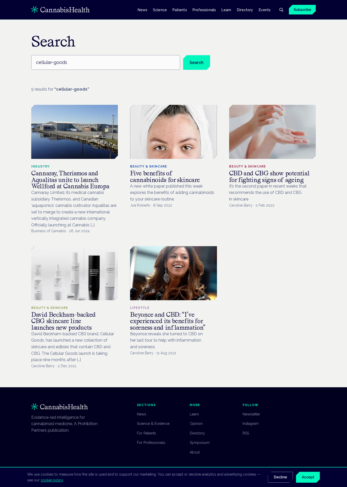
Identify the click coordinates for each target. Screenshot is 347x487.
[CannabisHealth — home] (60, 9)
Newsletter (251, 414)
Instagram (251, 424)
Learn (226, 10)
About (195, 452)
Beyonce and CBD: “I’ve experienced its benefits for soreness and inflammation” (167, 321)
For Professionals (151, 443)
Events (265, 10)
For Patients (146, 433)
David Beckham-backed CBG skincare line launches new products (63, 321)
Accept (308, 477)
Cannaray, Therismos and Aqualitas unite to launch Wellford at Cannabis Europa (70, 180)
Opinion (196, 424)
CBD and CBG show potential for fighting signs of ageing (269, 176)
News (142, 10)
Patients (179, 10)
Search (196, 62)
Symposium (200, 443)
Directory (245, 10)
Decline (280, 477)
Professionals (204, 10)
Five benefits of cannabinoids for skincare (165, 176)
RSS (246, 433)
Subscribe (302, 10)
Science (160, 10)
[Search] (281, 9)
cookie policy (52, 480)
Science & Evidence (153, 424)
